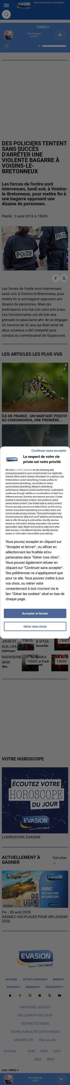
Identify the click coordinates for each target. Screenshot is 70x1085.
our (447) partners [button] (23, 469)
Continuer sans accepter (48, 450)
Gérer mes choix (35, 626)
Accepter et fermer (35, 613)
